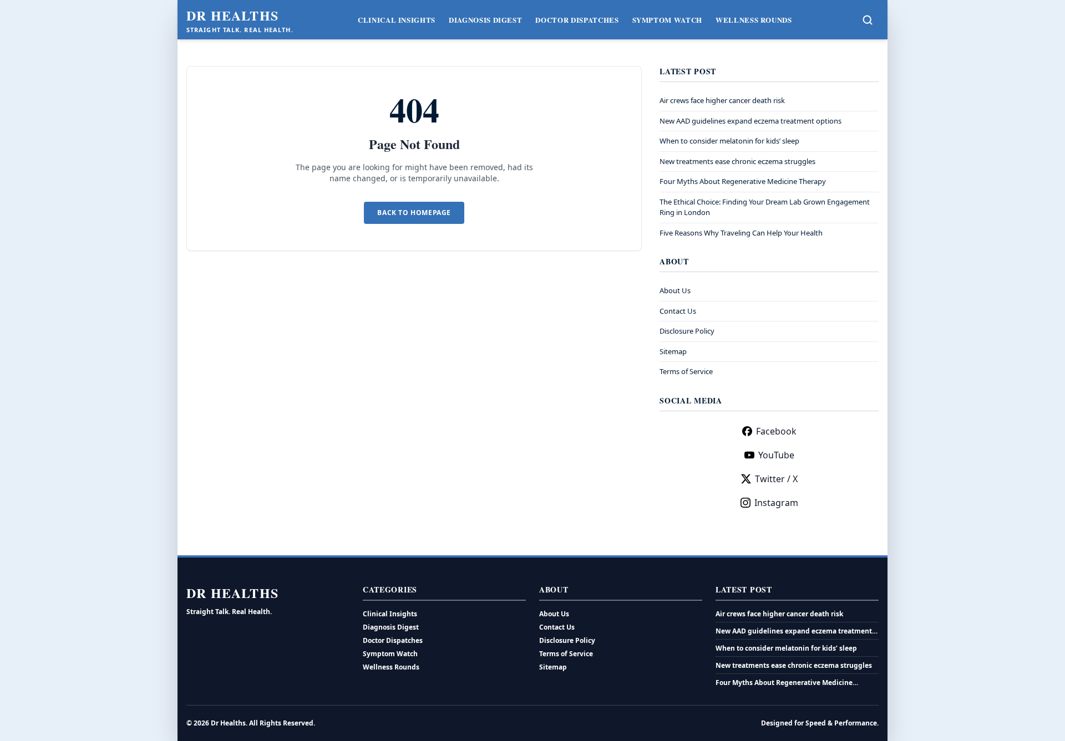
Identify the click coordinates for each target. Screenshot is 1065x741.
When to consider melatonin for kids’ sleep (729, 141)
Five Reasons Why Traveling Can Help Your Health (741, 233)
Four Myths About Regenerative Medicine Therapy (743, 181)
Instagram (776, 503)
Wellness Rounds (754, 19)
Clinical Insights (396, 19)
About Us (675, 290)
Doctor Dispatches (576, 19)
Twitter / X (776, 479)
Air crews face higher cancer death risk (722, 100)
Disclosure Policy (687, 331)
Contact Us (678, 311)
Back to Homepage (414, 212)
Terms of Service (686, 371)
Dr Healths (232, 15)
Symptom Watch (667, 19)
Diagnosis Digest (485, 19)
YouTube (776, 455)
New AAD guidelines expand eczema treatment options (750, 121)
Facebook (776, 431)
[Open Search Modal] (867, 20)
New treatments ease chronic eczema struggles (737, 161)
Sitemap (673, 351)
